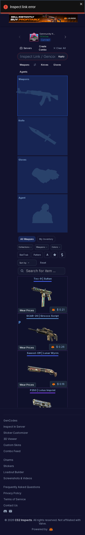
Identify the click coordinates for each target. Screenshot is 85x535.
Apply (61, 56)
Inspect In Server (14, 426)
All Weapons (27, 239)
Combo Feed (11, 451)
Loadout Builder (13, 472)
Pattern (37, 255)
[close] (81, 4)
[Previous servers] (19, 37)
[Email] (10, 511)
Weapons (24, 64)
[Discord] (5, 511)
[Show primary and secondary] (35, 65)
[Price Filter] (62, 255)
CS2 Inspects (23, 520)
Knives (44, 64)
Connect (45, 39)
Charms (8, 460)
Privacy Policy (12, 493)
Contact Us (10, 505)
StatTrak (23, 255)
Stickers (8, 466)
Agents (23, 71)
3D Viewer (10, 439)
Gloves (57, 64)
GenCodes (10, 420)
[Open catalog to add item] (42, 97)
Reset (43, 262)
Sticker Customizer (15, 432)
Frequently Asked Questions (21, 487)
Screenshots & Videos (17, 478)
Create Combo (42, 48)
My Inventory (46, 239)
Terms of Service (14, 499)
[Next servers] (65, 37)
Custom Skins (12, 445)
